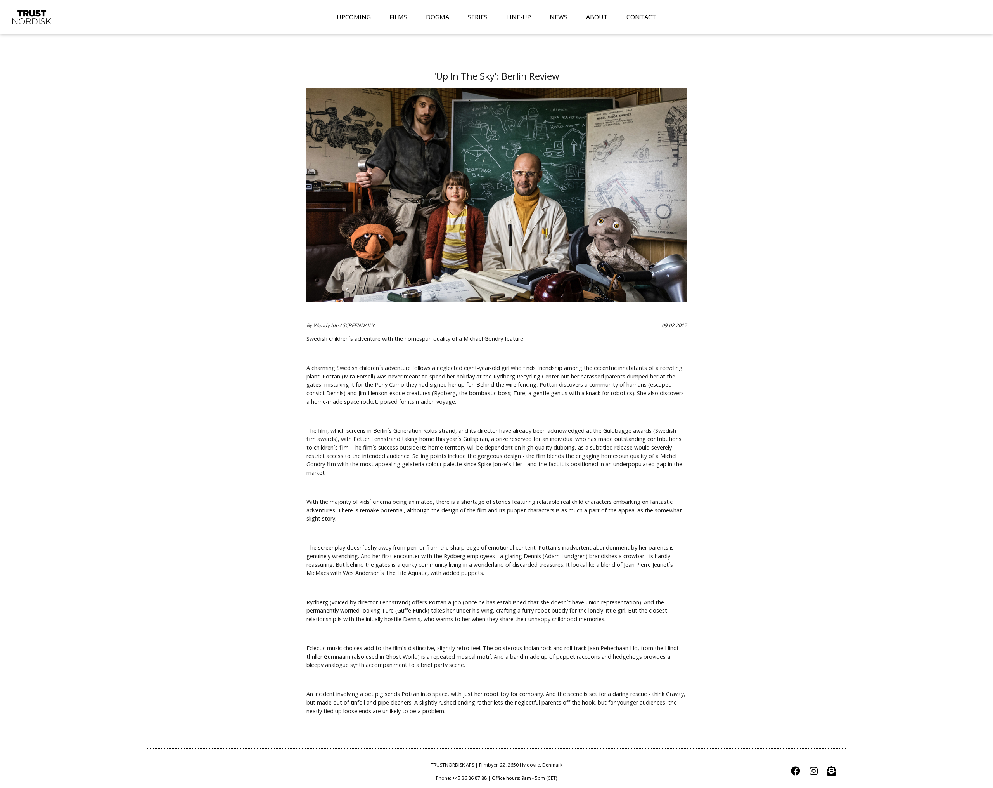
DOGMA (437, 17)
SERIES (478, 17)
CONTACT (641, 17)
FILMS (398, 17)
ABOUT (597, 17)
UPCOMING (354, 17)
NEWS (558, 17)
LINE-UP (518, 17)
